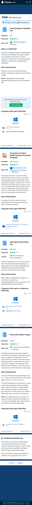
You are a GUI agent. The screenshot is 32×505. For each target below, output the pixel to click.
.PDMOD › (20, 463)
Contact (27, 504)
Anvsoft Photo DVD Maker (21, 347)
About (22, 504)
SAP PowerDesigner (19, 42)
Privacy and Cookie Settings (13, 504)
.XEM (3, 63)
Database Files (9, 145)
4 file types (7, 22)
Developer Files (10, 325)
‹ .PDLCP (11, 463)
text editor (17, 311)
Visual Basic (16, 266)
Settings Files (9, 431)
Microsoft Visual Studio (14, 306)
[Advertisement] (16, 9)
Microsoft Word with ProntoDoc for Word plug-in (18, 170)
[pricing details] (30, 114)
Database (4, 53)
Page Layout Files (10, 233)
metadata (14, 366)
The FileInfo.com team (8, 442)
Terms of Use (21, 502)
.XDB (9, 61)
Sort (25, 114)
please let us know (21, 455)
